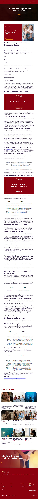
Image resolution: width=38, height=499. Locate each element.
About (13, 1)
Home (6, 1)
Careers (26, 1)
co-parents (22, 325)
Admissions (23, 1)
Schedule (19, 1)
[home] (3, 1)
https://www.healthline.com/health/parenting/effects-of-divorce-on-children (14, 378)
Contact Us (12, 483)
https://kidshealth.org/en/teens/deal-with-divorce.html (11, 379)
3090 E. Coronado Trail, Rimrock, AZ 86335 (31, 485)
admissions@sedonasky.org (32, 490)
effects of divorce (20, 226)
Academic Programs (22, 486)
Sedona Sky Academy (4, 474)
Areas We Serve (3, 486)
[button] (9, 2)
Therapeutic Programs (22, 483)
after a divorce (9, 149)
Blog (28, 1)
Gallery (16, 1)
